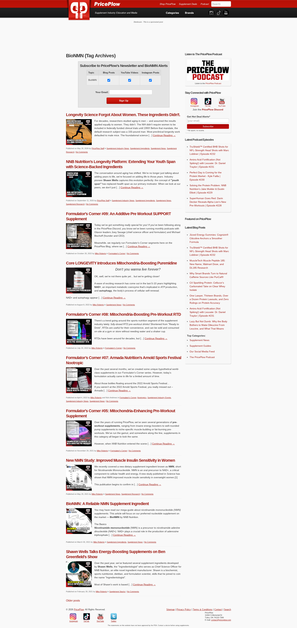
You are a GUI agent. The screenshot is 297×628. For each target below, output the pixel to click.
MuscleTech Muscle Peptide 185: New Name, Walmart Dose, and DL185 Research (207, 264)
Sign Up (123, 100)
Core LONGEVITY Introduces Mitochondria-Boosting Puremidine (121, 263)
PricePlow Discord (212, 109)
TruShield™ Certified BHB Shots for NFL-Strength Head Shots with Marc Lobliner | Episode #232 (209, 150)
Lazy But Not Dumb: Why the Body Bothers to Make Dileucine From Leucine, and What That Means (208, 325)
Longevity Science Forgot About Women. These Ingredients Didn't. (123, 114)
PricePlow (79, 609)
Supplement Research (75, 204)
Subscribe (208, 126)
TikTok (207, 101)
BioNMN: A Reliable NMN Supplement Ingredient (107, 503)
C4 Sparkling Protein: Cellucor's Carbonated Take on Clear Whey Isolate (207, 286)
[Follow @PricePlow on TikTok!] (219, 13)
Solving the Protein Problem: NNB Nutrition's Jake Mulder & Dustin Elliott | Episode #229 (208, 189)
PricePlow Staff (98, 148)
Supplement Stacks (117, 592)
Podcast (205, 4)
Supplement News (158, 148)
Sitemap (170, 609)
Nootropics (141, 398)
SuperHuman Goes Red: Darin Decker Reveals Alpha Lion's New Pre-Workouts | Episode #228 (208, 202)
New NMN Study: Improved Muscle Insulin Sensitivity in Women (120, 460)
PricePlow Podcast (213, 83)
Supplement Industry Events (159, 398)
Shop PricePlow (167, 4)
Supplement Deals (188, 4)
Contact (218, 609)
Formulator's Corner (116, 253)
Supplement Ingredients (140, 148)
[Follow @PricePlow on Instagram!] (211, 13)
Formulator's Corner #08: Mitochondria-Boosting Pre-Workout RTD (123, 314)
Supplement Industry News (118, 148)
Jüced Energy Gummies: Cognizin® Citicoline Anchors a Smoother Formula (209, 238)
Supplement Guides (200, 345)
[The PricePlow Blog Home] (79, 10)
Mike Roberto (100, 253)
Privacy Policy (184, 609)
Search (227, 609)
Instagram (193, 101)
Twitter (114, 616)
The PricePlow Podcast (202, 357)
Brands (189, 13)
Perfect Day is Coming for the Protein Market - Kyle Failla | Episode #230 (206, 176)
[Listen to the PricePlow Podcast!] (208, 79)
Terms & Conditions (202, 609)
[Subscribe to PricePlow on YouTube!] (226, 13)
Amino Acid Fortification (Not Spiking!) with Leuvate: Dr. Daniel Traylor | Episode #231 (208, 163)
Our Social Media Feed (202, 351)
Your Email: (102, 92)
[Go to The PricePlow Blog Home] (93, 3)
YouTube (221, 101)
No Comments (82, 152)
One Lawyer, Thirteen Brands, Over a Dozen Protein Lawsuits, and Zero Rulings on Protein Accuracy (209, 299)
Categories (172, 13)
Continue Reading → (164, 135)
